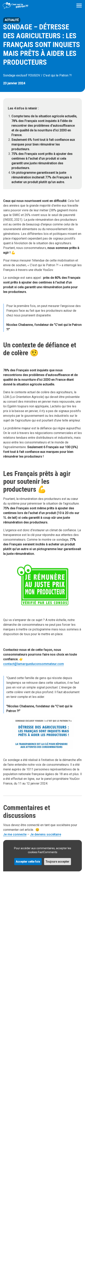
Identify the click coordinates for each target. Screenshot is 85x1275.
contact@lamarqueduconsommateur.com (33, 664)
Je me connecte (14, 834)
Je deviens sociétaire (45, 834)
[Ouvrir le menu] (79, 5)
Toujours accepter (57, 861)
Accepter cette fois (28, 861)
